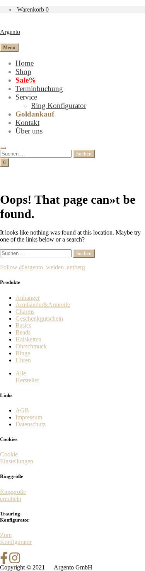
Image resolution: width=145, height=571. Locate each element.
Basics (23, 325)
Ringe (22, 353)
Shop (23, 72)
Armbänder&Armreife (42, 304)
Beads (23, 332)
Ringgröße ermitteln (13, 495)
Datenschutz (30, 424)
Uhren (23, 360)
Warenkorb (32, 9)
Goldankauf (34, 114)
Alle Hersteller (27, 376)
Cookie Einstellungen (16, 458)
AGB (22, 410)
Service (26, 97)
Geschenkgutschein (39, 318)
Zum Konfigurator (16, 538)
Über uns (29, 131)
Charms (24, 311)
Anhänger (27, 297)
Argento (10, 32)
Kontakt (27, 122)
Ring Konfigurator (58, 105)
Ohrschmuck (31, 346)
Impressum (28, 417)
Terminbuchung (39, 88)
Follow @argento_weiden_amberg (42, 267)
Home (24, 63)
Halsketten (28, 339)
